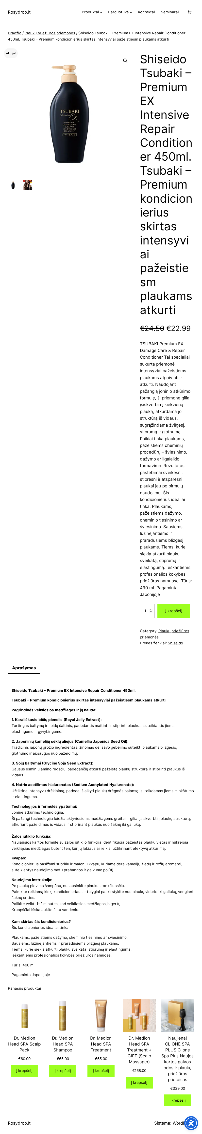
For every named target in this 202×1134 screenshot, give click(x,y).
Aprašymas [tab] (24, 667)
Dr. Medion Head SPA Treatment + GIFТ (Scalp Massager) (139, 1049)
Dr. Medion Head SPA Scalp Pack (24, 1043)
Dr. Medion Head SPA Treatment (101, 1043)
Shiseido (175, 643)
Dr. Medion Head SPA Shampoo (62, 1043)
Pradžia (14, 33)
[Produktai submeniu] (101, 12)
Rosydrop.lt (19, 12)
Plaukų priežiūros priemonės (50, 33)
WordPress (183, 1123)
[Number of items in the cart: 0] (189, 12)
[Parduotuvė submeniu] (131, 12)
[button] (125, 60)
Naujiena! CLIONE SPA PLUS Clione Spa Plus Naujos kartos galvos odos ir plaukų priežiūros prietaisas (177, 1058)
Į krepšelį (173, 610)
